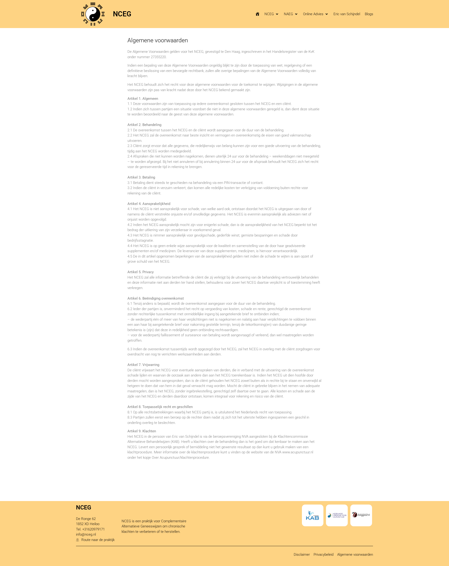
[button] (272, 14)
